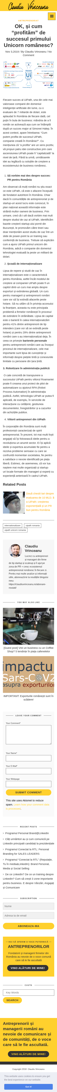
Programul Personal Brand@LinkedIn (27, 833)
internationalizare (12, 525)
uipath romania (33, 525)
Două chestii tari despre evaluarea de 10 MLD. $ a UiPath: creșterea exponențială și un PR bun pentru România (40, 501)
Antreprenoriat (28, 21)
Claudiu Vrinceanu (35, 51)
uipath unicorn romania (15, 530)
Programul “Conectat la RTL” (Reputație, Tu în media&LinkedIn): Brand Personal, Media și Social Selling (27, 864)
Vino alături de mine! (28, 968)
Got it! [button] (28, 1087)
